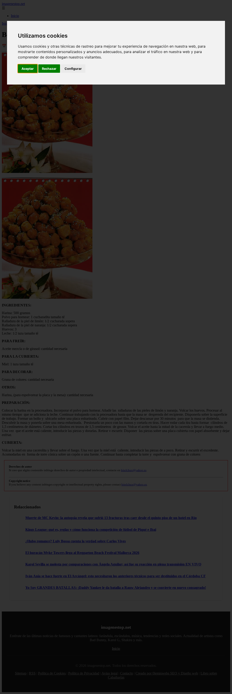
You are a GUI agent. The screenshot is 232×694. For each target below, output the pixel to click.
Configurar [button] (73, 68)
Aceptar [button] (28, 68)
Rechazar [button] (49, 68)
